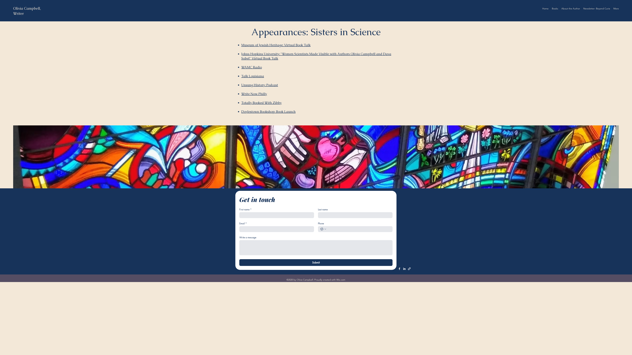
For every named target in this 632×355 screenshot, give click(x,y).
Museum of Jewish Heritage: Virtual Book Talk (276, 45)
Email (243, 223)
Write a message (247, 237)
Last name (323, 209)
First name (245, 209)
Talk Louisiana (252, 76)
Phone (321, 223)
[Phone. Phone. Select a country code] (323, 229)
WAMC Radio (251, 67)
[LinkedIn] (404, 268)
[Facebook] (399, 268)
